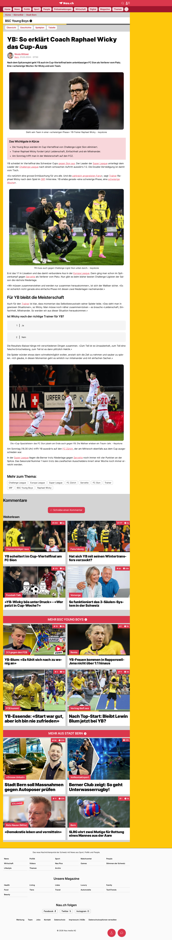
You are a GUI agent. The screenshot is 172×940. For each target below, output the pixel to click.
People (109, 859)
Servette (30, 276)
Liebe (57, 885)
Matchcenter (86, 859)
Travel (57, 890)
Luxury (84, 885)
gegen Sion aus (66, 163)
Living (32, 885)
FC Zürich (68, 448)
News (6, 859)
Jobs (38, 920)
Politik (32, 859)
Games (84, 863)
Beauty (7, 894)
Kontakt (47, 920)
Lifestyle (7, 868)
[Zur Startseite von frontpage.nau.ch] (66, 3)
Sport (57, 859)
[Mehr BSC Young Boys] (66, 619)
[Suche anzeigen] (122, 3)
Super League (100, 163)
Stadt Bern (31, 15)
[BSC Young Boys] (66, 20)
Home (8, 15)
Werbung (20, 920)
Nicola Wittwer (22, 54)
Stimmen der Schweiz (115, 863)
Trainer (113, 175)
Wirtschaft (8, 863)
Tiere (32, 890)
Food (6, 890)
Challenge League (28, 167)
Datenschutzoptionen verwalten (103, 920)
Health (7, 885)
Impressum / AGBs (77, 920)
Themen (33, 868)
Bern (17, 57)
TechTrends (111, 890)
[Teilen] (111, 933)
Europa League (81, 273)
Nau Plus (59, 863)
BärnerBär (18, 15)
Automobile (86, 890)
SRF (43, 179)
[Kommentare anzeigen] (122, 933)
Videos (33, 863)
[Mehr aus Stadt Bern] (66, 733)
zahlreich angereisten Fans (86, 175)
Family (109, 885)
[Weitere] (126, 9)
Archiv (58, 868)
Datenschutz (59, 920)
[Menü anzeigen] (128, 3)
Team (30, 920)
